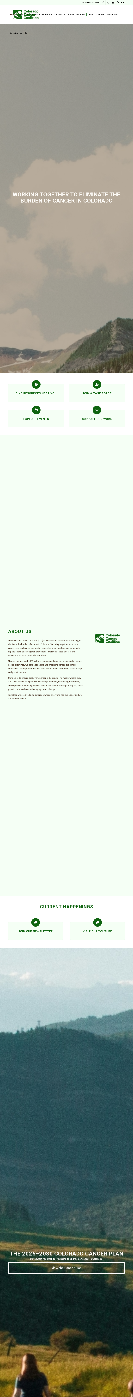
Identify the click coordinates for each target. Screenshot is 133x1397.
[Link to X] (107, 2)
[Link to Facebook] (103, 2)
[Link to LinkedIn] (112, 2)
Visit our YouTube (97, 931)
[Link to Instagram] (117, 2)
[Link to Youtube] (122, 2)
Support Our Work (97, 419)
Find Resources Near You (36, 393)
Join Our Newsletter (35, 931)
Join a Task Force (97, 393)
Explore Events (36, 419)
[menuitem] (89, 2)
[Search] (26, 33)
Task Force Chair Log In (89, 2)
